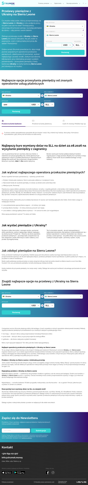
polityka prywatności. (27, 438)
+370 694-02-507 (10, 453)
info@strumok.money (12, 457)
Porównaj (65, 52)
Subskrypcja (41, 431)
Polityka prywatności (7, 482)
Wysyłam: (49, 41)
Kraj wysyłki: (50, 22)
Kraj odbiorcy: (50, 31)
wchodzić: (77, 41)
